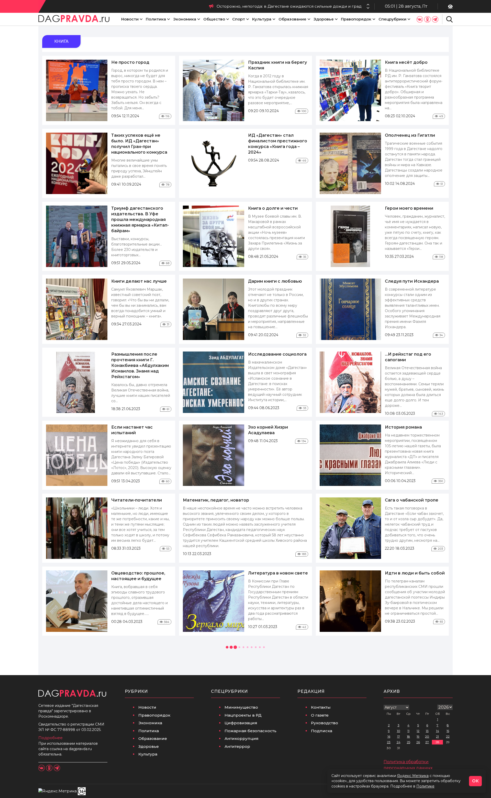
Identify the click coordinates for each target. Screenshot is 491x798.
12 (418, 731)
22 (448, 736)
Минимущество (241, 707)
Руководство (324, 722)
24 (398, 742)
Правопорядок (356, 19)
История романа (403, 427)
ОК (475, 781)
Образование (292, 19)
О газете (320, 715)
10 (398, 731)
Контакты (321, 707)
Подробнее (50, 737)
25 (408, 742)
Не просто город (130, 62)
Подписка (321, 730)
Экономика (184, 19)
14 (437, 731)
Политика (156, 19)
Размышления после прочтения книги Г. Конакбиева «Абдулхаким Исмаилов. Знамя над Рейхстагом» (140, 365)
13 (427, 731)
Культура (261, 19)
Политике (425, 786)
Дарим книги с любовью (275, 281)
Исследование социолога (277, 354)
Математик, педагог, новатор (216, 500)
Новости (130, 19)
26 (418, 742)
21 (437, 736)
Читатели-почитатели (136, 500)
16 (388, 736)
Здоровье (324, 19)
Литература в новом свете (278, 573)
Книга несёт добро (406, 62)
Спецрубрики (392, 19)
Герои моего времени (409, 208)
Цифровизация (241, 722)
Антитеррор (237, 746)
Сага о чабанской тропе (411, 500)
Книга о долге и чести (273, 208)
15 (448, 731)
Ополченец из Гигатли (410, 135)
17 (398, 736)
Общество (214, 19)
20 (427, 736)
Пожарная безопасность (250, 730)
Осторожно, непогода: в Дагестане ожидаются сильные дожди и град (289, 6)
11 (408, 731)
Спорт (238, 19)
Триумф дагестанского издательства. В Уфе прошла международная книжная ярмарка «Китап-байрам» (140, 219)
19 (418, 736)
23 (388, 742)
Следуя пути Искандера (412, 281)
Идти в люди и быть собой (415, 573)
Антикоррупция (242, 738)
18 (408, 736)
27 (427, 742)
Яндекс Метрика (413, 775)
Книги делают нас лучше (139, 281)
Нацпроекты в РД (243, 715)
